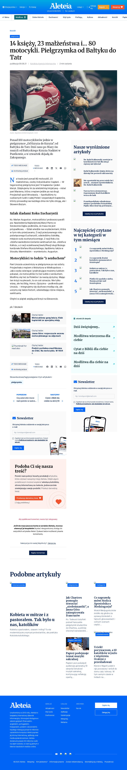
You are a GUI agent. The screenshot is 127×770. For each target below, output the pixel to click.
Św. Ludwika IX (70, 11)
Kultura (90, 17)
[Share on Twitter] (56, 168)
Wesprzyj (116, 7)
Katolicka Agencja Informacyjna (43, 63)
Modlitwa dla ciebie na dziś (91, 364)
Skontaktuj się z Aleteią (94, 762)
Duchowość (53, 17)
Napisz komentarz (38, 553)
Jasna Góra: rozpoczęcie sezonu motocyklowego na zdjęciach (48, 334)
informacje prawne (56, 762)
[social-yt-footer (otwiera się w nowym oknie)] (56, 754)
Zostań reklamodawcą (74, 762)
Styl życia (66, 17)
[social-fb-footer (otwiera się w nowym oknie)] (61, 754)
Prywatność (109, 762)
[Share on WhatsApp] (65, 168)
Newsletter (65, 708)
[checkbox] (13, 438)
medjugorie (100, 585)
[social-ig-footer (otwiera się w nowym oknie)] (70, 754)
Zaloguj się (93, 7)
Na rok (78, 708)
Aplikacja (64, 712)
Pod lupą (78, 17)
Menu (7, 17)
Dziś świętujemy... (87, 327)
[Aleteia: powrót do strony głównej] (61, 5)
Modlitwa (19, 17)
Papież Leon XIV (74, 640)
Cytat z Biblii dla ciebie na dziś (91, 351)
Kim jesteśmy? (42, 762)
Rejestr (102, 7)
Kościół (115, 17)
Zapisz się (18, 448)
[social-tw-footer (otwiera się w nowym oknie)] (66, 754)
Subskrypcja (65, 715)
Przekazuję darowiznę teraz (27, 498)
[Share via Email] (61, 168)
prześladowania (102, 634)
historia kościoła (18, 585)
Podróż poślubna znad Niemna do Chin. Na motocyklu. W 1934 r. (47, 350)
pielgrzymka (16, 382)
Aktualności (102, 17)
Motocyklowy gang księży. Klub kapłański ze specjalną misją (47, 319)
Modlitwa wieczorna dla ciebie (92, 338)
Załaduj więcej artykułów (94, 214)
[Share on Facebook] (47, 168)
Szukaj (33, 7)
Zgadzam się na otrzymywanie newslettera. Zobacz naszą (31, 440)
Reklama (64, 722)
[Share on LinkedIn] (52, 168)
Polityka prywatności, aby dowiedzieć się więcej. (31, 441)
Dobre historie (38, 17)
